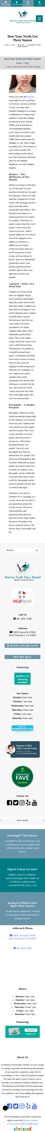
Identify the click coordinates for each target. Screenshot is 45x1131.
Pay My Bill (23, 656)
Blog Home (22, 820)
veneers (26, 918)
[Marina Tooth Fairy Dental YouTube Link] (34, 804)
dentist (30, 97)
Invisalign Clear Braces (22, 835)
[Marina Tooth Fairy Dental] (22, 16)
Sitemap (34, 1124)
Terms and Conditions (18, 1124)
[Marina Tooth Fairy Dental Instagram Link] (22, 804)
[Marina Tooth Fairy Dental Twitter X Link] (15, 804)
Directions (6, 4)
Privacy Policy (30, 1120)
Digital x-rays (15, 874)
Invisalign (10, 841)
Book (28, 4)
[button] (37, 550)
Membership (17, 4)
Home (19, 63)
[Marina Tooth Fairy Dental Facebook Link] (9, 804)
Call (39, 4)
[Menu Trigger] (39, 18)
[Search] (22, 550)
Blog (22, 45)
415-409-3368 (24, 618)
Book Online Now (24, 645)
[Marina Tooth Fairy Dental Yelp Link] (28, 804)
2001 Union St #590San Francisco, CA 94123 (22, 634)
